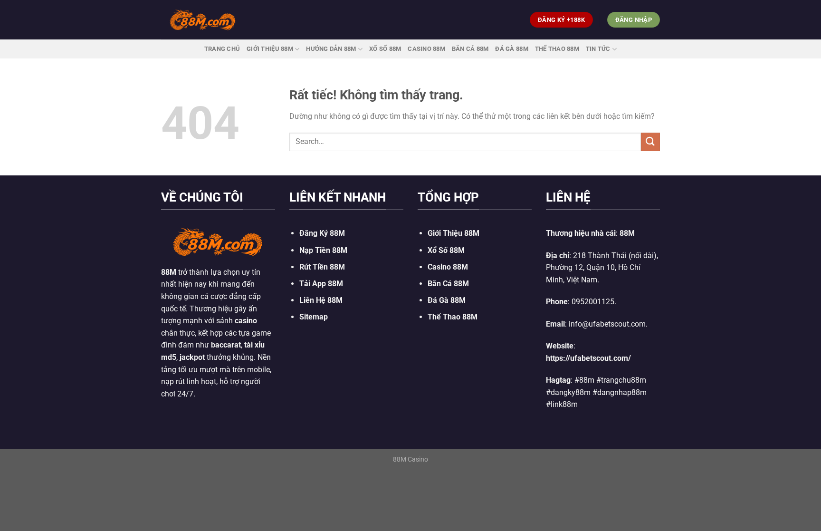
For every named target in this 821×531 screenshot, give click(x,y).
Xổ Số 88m (385, 48)
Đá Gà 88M (511, 48)
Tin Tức (598, 48)
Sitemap (313, 316)
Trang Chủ (222, 48)
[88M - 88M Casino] (203, 19)
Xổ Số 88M (446, 250)
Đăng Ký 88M (322, 233)
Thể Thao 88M (557, 48)
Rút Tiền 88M (322, 266)
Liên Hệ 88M (321, 300)
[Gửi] (650, 142)
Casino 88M (426, 48)
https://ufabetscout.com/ (588, 358)
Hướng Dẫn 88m (331, 48)
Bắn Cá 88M (470, 48)
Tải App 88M (321, 283)
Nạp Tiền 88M (323, 250)
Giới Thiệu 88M (270, 48)
